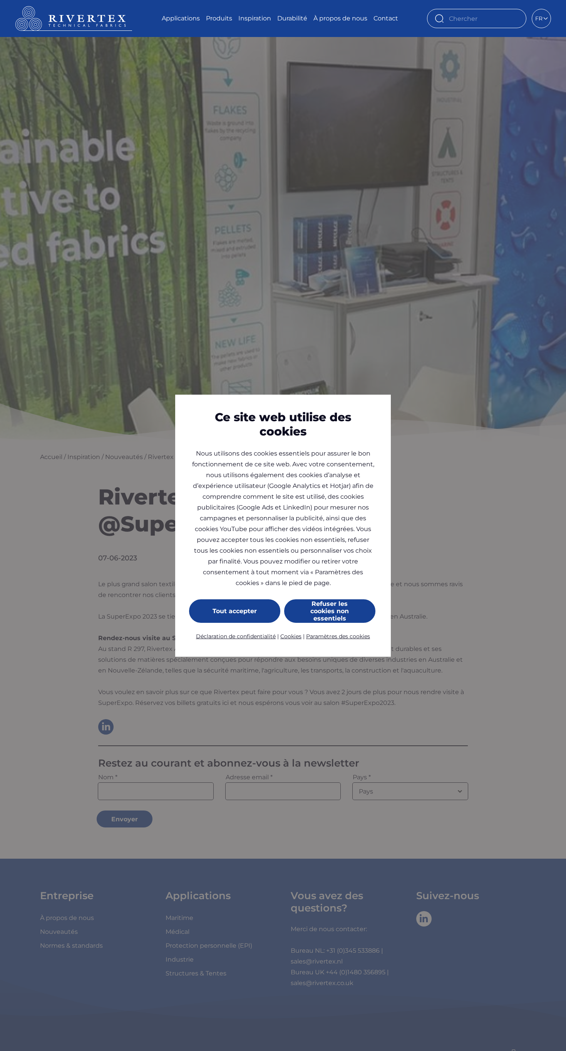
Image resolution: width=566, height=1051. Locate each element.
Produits (219, 18)
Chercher (517, 18)
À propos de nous (340, 18)
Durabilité (292, 18)
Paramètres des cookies (338, 636)
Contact (385, 18)
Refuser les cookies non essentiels (329, 611)
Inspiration (254, 18)
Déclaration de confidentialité (236, 636)
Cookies (290, 636)
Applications (181, 18)
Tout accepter (235, 611)
